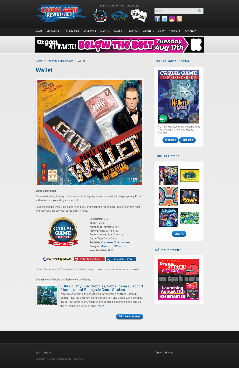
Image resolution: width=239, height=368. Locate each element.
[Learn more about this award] (63, 231)
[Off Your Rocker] (189, 175)
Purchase (170, 140)
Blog (103, 31)
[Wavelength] (168, 196)
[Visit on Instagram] (172, 19)
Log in (47, 352)
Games (118, 31)
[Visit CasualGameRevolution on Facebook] (157, 19)
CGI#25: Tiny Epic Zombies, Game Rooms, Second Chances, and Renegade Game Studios (101, 288)
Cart (161, 31)
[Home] (62, 13)
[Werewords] (189, 196)
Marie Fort (106, 246)
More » (101, 305)
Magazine (53, 31)
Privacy (169, 352)
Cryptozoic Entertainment (116, 242)
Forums (134, 31)
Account (190, 31)
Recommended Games (60, 61)
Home (39, 31)
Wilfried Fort (120, 246)
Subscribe (72, 31)
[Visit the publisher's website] (89, 259)
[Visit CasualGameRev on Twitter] (164, 19)
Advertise (89, 31)
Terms (158, 352)
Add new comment (129, 316)
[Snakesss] (189, 217)
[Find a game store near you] (121, 259)
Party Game (110, 238)
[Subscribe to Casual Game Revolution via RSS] (179, 19)
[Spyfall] (168, 175)
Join (38, 352)
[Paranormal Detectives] (168, 217)
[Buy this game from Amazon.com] (58, 259)
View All (179, 233)
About (147, 31)
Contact (174, 31)
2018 (110, 250)
